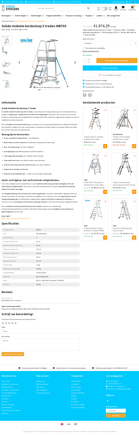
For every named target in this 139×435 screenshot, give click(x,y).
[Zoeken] (88, 8)
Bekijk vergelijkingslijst (91, 51)
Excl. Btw (110, 9)
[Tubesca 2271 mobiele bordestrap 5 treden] (124, 118)
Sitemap (4, 402)
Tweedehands (76, 381)
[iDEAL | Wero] (62, 425)
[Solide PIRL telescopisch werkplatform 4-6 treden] (95, 164)
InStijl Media (112, 431)
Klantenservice (119, 2)
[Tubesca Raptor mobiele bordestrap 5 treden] (95, 118)
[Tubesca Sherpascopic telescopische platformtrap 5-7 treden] (124, 164)
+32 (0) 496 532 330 (114, 384)
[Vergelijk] (127, 2)
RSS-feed (5, 413)
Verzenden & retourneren (10, 390)
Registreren (40, 381)
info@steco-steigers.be (116, 386)
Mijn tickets (40, 387)
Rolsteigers (75, 384)
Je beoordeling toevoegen (13, 354)
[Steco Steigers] (10, 8)
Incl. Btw (98, 9)
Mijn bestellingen (42, 384)
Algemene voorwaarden (10, 384)
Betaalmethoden (7, 387)
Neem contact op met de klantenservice (16, 218)
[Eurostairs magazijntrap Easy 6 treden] (124, 210)
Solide (8, 30)
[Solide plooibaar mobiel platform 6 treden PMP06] (95, 210)
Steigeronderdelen (77, 393)
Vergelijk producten (43, 393)
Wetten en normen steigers (11, 410)
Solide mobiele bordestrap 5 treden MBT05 (30, 21)
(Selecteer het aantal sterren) (19, 319)
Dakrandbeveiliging (78, 407)
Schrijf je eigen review (20, 29)
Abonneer (115, 415)
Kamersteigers (76, 387)
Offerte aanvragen (110, 68)
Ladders (74, 396)
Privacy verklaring (8, 405)
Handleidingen (7, 407)
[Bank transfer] (69, 425)
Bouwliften (75, 402)
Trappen (74, 399)
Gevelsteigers (76, 390)
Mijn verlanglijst (41, 390)
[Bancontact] (76, 425)
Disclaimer (5, 399)
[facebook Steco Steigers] (107, 401)
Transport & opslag (77, 405)
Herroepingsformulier (9, 393)
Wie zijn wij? (6, 381)
